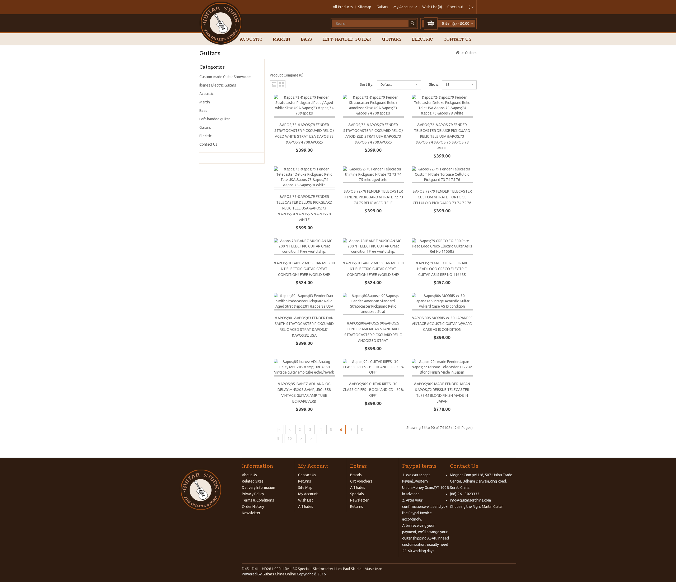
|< (278, 429)
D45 (245, 569)
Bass (306, 39)
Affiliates (305, 506)
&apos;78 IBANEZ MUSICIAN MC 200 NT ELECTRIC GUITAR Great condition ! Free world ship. (304, 269)
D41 (255, 569)
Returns (304, 481)
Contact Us (457, 39)
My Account (308, 494)
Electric (422, 39)
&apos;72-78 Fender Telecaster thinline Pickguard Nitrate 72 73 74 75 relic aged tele (373, 197)
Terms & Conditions (258, 500)
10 (290, 438)
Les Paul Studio (349, 569)
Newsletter (251, 513)
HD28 (266, 569)
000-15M (281, 569)
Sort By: (366, 84)
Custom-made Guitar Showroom (225, 77)
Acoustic (251, 39)
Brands (356, 475)
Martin (281, 39)
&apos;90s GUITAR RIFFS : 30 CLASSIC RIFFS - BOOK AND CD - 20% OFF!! (373, 390)
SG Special (301, 569)
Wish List (305, 500)
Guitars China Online (279, 574)
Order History (253, 506)
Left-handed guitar (346, 39)
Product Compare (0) (286, 75)
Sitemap (364, 7)
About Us (249, 475)
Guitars (382, 7)
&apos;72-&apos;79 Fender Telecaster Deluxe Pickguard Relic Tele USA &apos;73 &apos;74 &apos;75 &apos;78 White (442, 136)
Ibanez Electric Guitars (217, 85)
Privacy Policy (253, 494)
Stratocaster (323, 569)
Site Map (305, 487)
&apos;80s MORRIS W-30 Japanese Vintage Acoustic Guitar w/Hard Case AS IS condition (442, 324)
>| (311, 438)
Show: (434, 84)
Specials (357, 494)
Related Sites (253, 481)
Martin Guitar (492, 506)
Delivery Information (258, 487)
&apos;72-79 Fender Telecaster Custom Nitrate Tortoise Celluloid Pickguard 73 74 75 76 (442, 197)
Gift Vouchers (361, 481)
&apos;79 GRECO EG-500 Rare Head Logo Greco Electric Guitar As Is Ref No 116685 (442, 269)
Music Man (373, 569)
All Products (343, 7)
